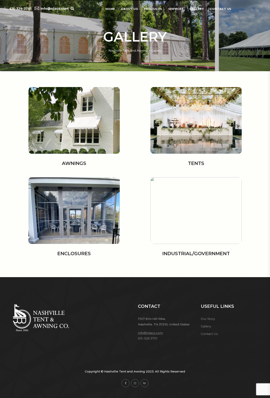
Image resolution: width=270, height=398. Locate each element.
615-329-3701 (20, 9)
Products (153, 9)
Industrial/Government (196, 253)
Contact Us (220, 9)
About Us (129, 9)
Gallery (196, 9)
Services (175, 9)
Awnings (74, 163)
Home (110, 9)
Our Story (208, 319)
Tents (196, 163)
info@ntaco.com (55, 8)
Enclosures (74, 253)
